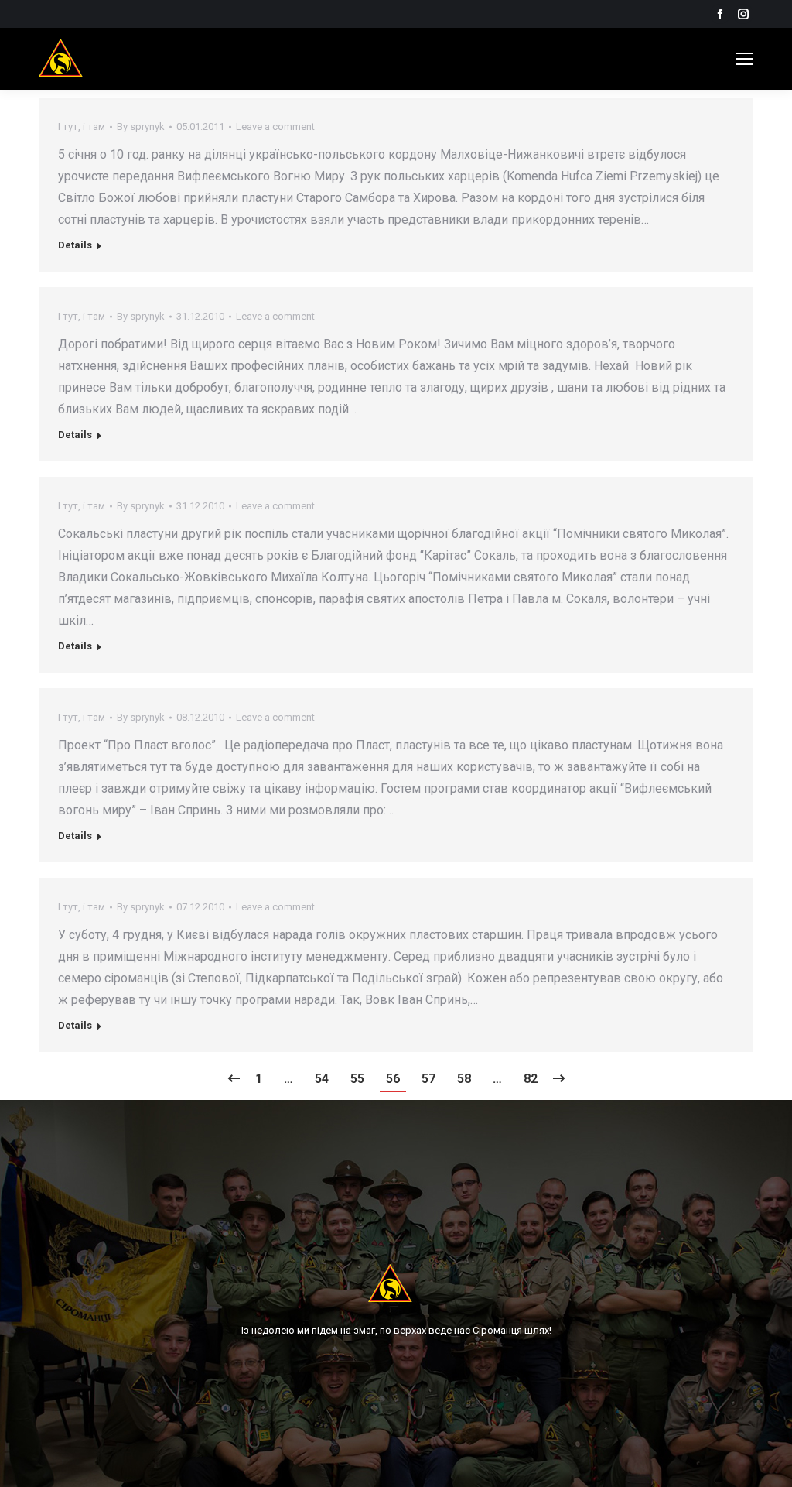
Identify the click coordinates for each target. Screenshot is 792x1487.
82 (531, 1078)
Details (75, 245)
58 (464, 1078)
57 (428, 1078)
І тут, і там (81, 126)
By (141, 126)
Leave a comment (275, 126)
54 (322, 1078)
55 (357, 1078)
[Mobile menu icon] (744, 59)
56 (393, 1078)
